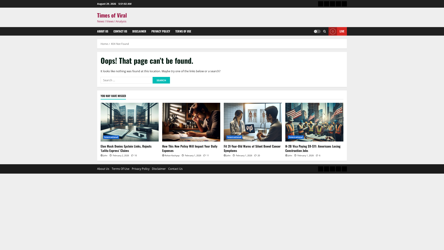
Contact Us (120, 31)
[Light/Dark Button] (317, 31)
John (105, 155)
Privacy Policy (160, 31)
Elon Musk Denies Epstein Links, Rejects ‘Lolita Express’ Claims (126, 148)
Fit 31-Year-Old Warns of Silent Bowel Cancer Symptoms (252, 148)
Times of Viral (112, 15)
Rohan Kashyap (172, 155)
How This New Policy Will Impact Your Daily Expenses (189, 148)
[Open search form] (324, 31)
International (111, 137)
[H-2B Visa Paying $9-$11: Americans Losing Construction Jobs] (314, 122)
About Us (102, 31)
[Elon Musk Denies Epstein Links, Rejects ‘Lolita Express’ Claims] (130, 122)
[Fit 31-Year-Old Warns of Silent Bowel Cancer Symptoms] (253, 122)
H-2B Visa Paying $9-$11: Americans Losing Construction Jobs (312, 148)
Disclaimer (139, 31)
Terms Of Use (183, 31)
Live (342, 31)
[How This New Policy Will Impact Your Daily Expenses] (191, 122)
